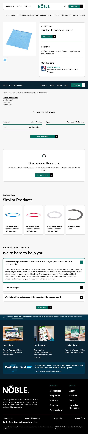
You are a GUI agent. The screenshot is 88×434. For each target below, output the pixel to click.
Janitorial (54, 400)
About (19, 6)
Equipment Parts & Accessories (47, 15)
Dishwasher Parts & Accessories (73, 15)
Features (43, 85)
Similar (59, 85)
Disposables (55, 390)
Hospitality (55, 395)
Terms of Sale (80, 418)
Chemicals (54, 405)
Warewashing (56, 410)
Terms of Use (8, 418)
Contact (73, 395)
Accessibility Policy (32, 418)
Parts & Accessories (25, 15)
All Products (10, 15)
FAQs (66, 85)
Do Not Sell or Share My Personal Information (20, 422)
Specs (52, 85)
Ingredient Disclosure (74, 406)
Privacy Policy (57, 418)
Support (28, 6)
